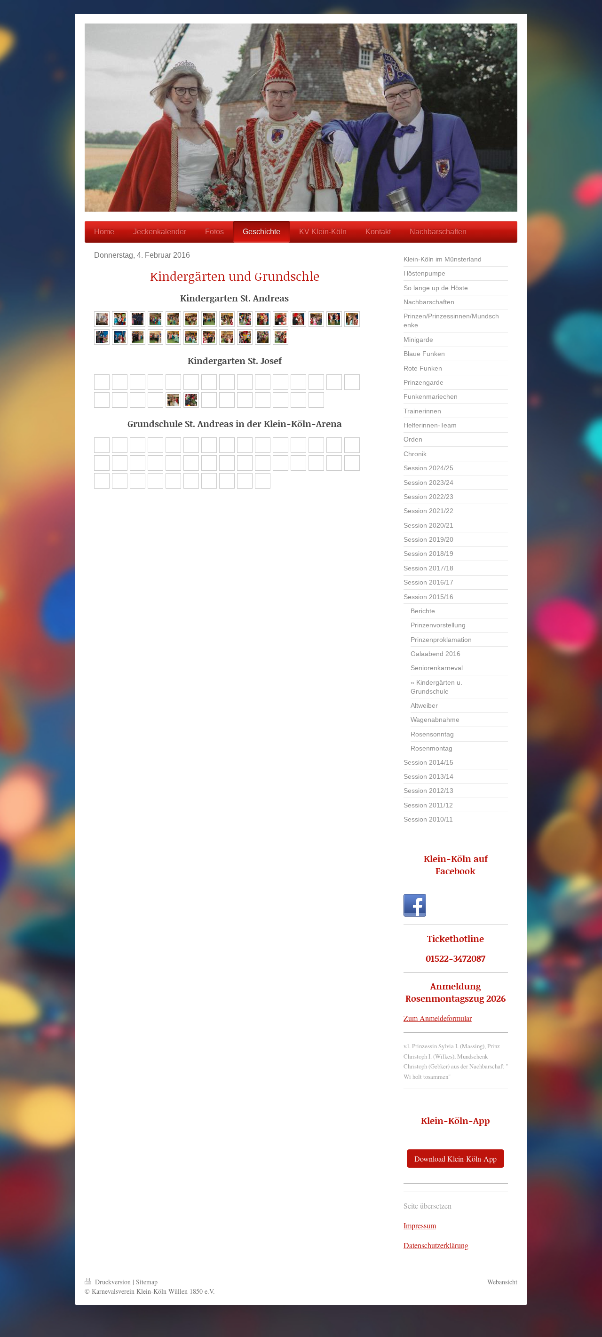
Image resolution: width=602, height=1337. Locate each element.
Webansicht (502, 1281)
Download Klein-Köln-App (455, 1158)
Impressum (420, 1225)
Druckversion (113, 1281)
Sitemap (147, 1281)
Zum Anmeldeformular (438, 1018)
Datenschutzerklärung (436, 1245)
